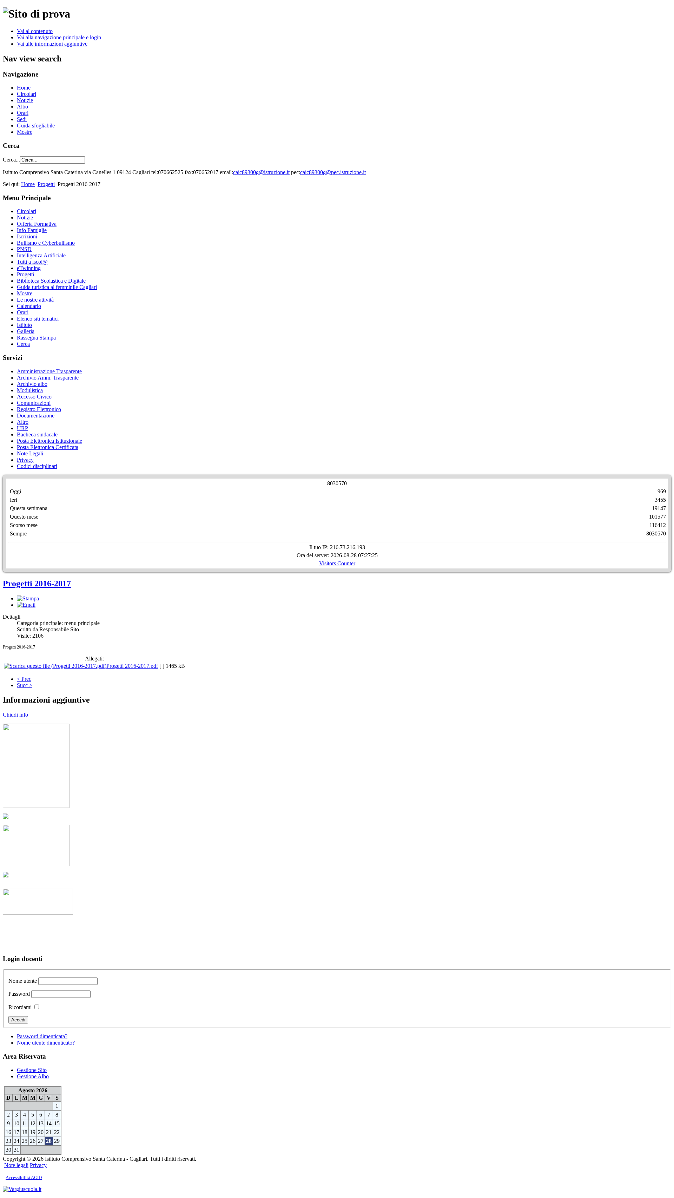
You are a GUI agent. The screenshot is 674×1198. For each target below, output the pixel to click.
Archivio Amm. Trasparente (48, 378)
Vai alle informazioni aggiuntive (52, 44)
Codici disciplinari (37, 466)
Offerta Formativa (37, 224)
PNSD (24, 249)
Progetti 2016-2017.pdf (132, 666)
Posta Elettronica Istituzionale (49, 441)
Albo (22, 107)
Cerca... (11, 160)
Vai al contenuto (35, 31)
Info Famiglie (32, 230)
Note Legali (30, 453)
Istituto (24, 325)
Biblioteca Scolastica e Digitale (51, 281)
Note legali (16, 1165)
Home (24, 88)
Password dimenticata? (42, 1036)
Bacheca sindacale (37, 434)
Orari (22, 113)
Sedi (22, 119)
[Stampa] (28, 598)
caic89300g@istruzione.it (261, 172)
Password (19, 994)
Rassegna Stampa (36, 338)
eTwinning (29, 268)
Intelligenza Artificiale (41, 255)
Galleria (25, 331)
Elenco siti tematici (38, 319)
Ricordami (20, 1007)
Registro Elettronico (39, 409)
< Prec (24, 679)
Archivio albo (32, 384)
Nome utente (22, 981)
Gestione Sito (32, 1070)
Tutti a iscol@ (32, 262)
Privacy (25, 460)
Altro (22, 422)
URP (22, 428)
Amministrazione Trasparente (49, 371)
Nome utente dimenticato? (46, 1043)
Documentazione (35, 416)
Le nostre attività (35, 300)
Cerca (23, 344)
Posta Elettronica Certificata (47, 447)
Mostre (24, 132)
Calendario (29, 306)
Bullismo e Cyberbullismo (46, 243)
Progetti (46, 184)
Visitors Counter (337, 563)
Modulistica (30, 390)
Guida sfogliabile (36, 126)
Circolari (26, 94)
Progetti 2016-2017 (37, 583)
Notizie (25, 100)
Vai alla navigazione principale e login (59, 37)
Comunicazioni (34, 403)
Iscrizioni (27, 236)
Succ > (24, 685)
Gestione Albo (33, 1076)
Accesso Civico (34, 397)
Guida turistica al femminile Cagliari (57, 287)
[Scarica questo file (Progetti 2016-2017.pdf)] (55, 666)
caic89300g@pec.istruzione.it (333, 172)
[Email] (26, 605)
